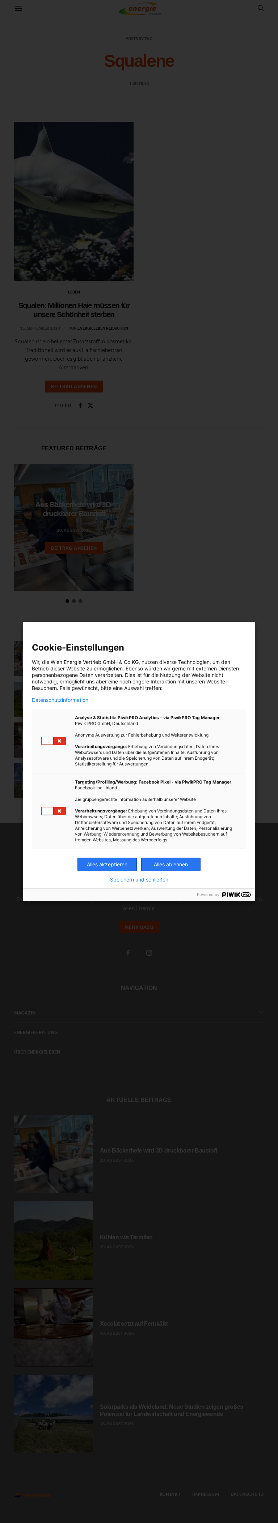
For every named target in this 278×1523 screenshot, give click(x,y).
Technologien (194, 662)
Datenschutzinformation (60, 700)
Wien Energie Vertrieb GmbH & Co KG (95, 662)
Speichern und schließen (139, 880)
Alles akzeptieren (107, 864)
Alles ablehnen (171, 864)
